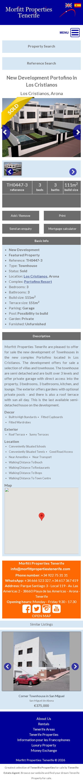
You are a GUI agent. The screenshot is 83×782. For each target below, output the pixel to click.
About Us (44, 718)
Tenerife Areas (44, 729)
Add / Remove (20, 215)
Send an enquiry (21, 228)
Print (62, 215)
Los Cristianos (35, 276)
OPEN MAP (41, 616)
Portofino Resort (38, 281)
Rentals (43, 724)
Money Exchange (44, 750)
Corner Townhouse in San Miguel (41, 696)
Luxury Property (43, 745)
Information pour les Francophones (43, 740)
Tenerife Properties (43, 734)
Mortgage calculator (62, 228)
